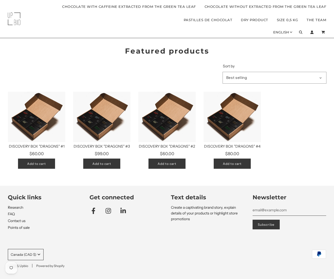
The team (316, 20)
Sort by (229, 66)
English (281, 32)
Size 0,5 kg (287, 20)
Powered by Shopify (50, 266)
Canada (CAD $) (23, 254)
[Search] (300, 32)
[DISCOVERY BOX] (36, 117)
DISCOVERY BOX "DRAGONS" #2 (167, 146)
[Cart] (324, 32)
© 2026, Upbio (18, 266)
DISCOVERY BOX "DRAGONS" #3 (102, 146)
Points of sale (19, 227)
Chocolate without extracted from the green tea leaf (265, 6)
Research (15, 207)
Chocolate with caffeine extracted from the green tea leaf (129, 6)
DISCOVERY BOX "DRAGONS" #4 (232, 146)
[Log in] (312, 32)
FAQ (11, 214)
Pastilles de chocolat (208, 20)
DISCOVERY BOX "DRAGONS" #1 (36, 146)
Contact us (17, 220)
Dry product (254, 20)
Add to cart (36, 164)
